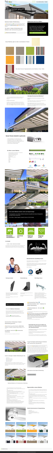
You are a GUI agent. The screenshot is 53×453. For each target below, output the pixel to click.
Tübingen (17, 327)
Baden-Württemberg (14, 25)
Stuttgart (23, 326)
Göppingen (20, 325)
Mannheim (17, 326)
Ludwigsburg (14, 327)
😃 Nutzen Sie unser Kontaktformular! (11, 32)
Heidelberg (19, 326)
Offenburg (43, 313)
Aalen (23, 325)
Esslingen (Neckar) (12, 326)
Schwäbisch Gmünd (7, 326)
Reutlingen (20, 327)
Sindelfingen (6, 327)
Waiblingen (11, 327)
